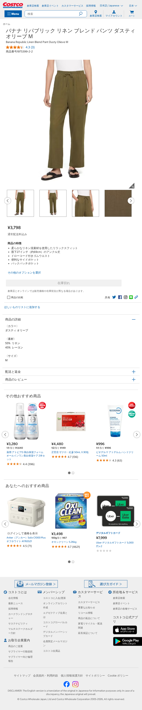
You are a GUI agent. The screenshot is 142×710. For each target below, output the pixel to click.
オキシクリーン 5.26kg (63, 541)
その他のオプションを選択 (24, 272)
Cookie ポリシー (118, 675)
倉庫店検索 (119, 598)
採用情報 (13, 608)
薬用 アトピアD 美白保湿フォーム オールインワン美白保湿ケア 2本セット (26, 456)
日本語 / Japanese (110, 5)
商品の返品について (89, 618)
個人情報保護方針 (72, 675)
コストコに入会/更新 (54, 598)
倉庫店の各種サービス (125, 608)
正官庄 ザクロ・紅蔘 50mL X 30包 (69, 452)
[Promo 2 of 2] (73, 473)
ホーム (6, 24)
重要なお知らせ (86, 607)
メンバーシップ (54, 592)
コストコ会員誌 (51, 650)
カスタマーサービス (89, 602)
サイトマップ (22, 675)
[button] (83, 14)
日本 (131, 5)
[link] (114, 297)
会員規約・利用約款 (45, 675)
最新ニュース (15, 603)
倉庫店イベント (121, 603)
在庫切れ (63, 283)
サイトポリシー (95, 675)
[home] (13, 5)
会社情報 (13, 598)
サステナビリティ (18, 623)
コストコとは (17, 592)
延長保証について (87, 633)
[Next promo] (131, 200)
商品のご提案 (15, 646)
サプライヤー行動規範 (20, 651)
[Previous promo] (7, 200)
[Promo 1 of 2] (69, 473)
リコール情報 (85, 612)
